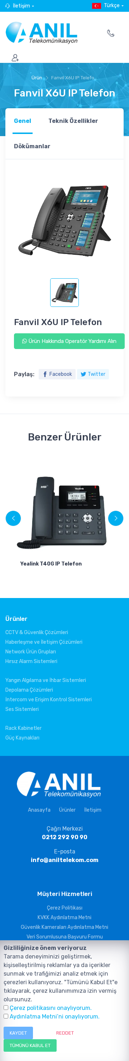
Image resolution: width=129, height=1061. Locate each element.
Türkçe (112, 6)
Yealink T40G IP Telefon (51, 564)
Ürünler (67, 810)
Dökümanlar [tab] (32, 146)
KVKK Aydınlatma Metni (64, 918)
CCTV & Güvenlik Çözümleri (36, 632)
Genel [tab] (22, 121)
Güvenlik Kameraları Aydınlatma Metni (64, 927)
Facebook (60, 374)
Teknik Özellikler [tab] (73, 121)
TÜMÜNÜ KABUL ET (30, 1045)
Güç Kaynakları (22, 738)
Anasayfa (39, 810)
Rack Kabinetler (23, 728)
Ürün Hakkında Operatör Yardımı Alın (71, 341)
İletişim (21, 6)
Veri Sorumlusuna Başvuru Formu (65, 937)
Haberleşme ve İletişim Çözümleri (43, 642)
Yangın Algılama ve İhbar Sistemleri (45, 680)
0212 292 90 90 (64, 837)
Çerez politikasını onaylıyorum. (51, 1008)
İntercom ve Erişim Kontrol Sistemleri (48, 700)
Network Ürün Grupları (30, 652)
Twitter (96, 374)
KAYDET (18, 1033)
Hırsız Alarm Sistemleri (31, 661)
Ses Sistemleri (22, 709)
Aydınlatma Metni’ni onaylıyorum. (55, 1016)
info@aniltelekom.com (65, 860)
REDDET (65, 1033)
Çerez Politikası (64, 908)
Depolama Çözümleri (29, 690)
